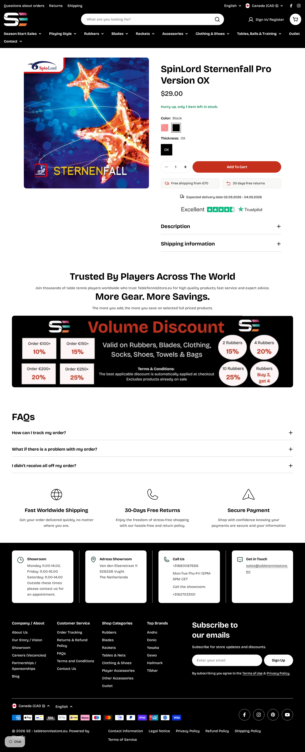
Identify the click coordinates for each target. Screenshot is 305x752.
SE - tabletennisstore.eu (46, 731)
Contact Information (125, 731)
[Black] (176, 128)
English (230, 6)
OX (166, 150)
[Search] (217, 19)
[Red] (164, 128)
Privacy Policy (188, 731)
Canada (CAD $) (265, 6)
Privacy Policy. (278, 673)
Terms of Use (252, 673)
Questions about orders (24, 6)
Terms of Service (122, 739)
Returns (56, 6)
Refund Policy (217, 731)
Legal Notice (159, 731)
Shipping (74, 6)
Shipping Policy (248, 731)
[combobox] (152, 19)
